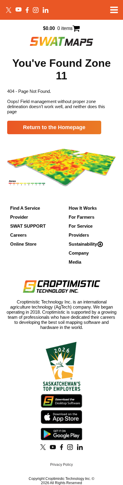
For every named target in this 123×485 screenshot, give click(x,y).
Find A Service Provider (25, 213)
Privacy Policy (61, 465)
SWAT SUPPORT (28, 226)
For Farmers (81, 217)
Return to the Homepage (54, 127)
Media (75, 262)
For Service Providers (81, 230)
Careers (18, 235)
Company (79, 253)
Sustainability (83, 244)
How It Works (83, 208)
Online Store (23, 244)
